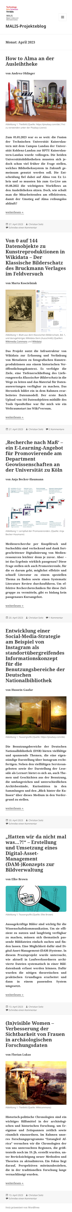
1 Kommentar (56, 617)
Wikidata (36, 341)
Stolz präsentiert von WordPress (22, 1207)
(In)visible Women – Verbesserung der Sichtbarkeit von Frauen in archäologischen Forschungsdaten (35, 1034)
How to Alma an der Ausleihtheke (30, 61)
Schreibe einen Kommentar (23, 227)
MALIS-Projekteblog (26, 26)
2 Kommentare (56, 429)
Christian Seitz (36, 224)
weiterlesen (15, 212)
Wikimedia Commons (16, 341)
